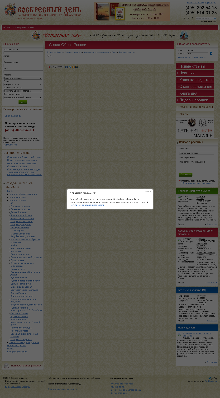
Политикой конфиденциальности (87, 205)
